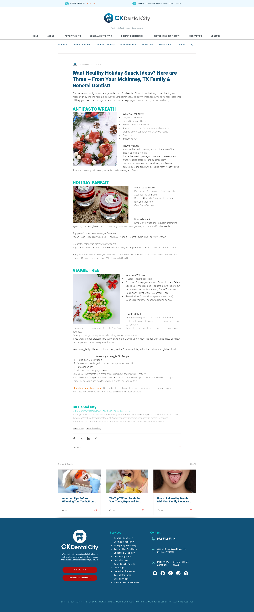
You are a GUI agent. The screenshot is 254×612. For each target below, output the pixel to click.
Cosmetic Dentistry (105, 44)
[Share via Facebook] (74, 438)
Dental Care (165, 44)
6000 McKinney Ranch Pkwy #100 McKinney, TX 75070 (159, 3)
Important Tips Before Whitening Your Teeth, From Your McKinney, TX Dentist (78, 500)
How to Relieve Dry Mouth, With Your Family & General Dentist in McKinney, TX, (173, 500)
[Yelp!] (170, 573)
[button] (51, 36)
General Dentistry (81, 44)
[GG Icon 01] (186, 573)
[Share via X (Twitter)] (81, 438)
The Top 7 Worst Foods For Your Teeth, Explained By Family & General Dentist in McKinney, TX (125, 500)
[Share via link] (95, 438)
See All (193, 464)
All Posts (62, 44)
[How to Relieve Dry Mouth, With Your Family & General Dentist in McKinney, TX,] (174, 481)
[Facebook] (163, 573)
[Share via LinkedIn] (88, 438)
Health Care (147, 44)
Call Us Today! (91, 3)
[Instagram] (178, 573)
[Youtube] (155, 573)
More (179, 44)
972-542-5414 (77, 3)
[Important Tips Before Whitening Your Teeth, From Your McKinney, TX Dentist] (79, 481)
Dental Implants (128, 44)
